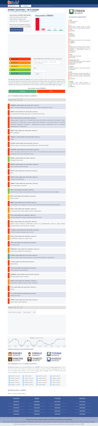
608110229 (57, 407)
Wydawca (49, 422)
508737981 (82, 411)
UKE (51, 84)
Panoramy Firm (55, 368)
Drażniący (14, 62)
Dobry (13, 69)
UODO (53, 84)
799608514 (37, 411)
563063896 (82, 407)
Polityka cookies (84, 422)
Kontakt (92, 422)
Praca (62, 422)
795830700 (72, 86)
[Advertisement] (37, 44)
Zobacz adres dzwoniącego (16, 29)
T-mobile (46, 370)
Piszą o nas (56, 422)
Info (8, 422)
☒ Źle (51, 91)
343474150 (57, 401)
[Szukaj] (14, 5)
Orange (37, 370)
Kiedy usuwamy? (27, 312)
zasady (53, 58)
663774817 (72, 69)
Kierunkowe (30, 422)
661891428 (57, 411)
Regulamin (23, 422)
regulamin (58, 58)
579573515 (82, 401)
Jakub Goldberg (21, 393)
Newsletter (38, 422)
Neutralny (14, 66)
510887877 (72, 42)
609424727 (16, 404)
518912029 (37, 407)
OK (82, 424)
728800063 (37, 404)
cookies (23, 424)
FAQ (34, 312)
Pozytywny (14, 73)
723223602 (72, 22)
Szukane (16, 422)
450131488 (72, 57)
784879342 (57, 414)
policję (60, 84)
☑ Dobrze (22, 91)
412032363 (57, 404)
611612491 (82, 404)
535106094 (72, 36)
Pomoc (67, 422)
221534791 (72, 78)
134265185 (16, 414)
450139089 (72, 30)
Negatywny (14, 59)
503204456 (16, 407)
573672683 (82, 414)
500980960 (16, 411)
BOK (77, 422)
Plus (41, 370)
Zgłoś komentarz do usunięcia (15, 312)
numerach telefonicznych (55, 367)
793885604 (37, 414)
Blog (4, 422)
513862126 (72, 51)
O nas (44, 422)
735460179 (16, 401)
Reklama (72, 422)
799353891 (37, 401)
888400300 (72, 64)
